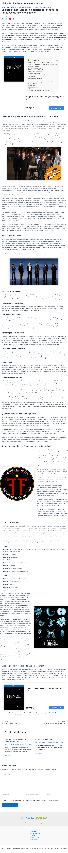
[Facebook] (2, 19)
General (22, 744)
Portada (4, 7)
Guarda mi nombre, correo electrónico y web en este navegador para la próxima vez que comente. (31, 800)
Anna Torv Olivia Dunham (36, 68)
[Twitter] (6, 19)
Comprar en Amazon (56, 108)
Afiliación (34, 831)
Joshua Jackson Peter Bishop (37, 69)
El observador (33, 76)
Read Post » (8, 755)
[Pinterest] (10, 19)
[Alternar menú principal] (64, 3)
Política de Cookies (34, 837)
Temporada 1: (33, 85)
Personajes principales (33, 66)
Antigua (17, 744)
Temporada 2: (33, 87)
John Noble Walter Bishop (36, 71)
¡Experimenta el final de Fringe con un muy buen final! (40, 82)
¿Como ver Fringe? (32, 83)
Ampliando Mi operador (43, 739)
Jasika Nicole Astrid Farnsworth (37, 75)
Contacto (34, 835)
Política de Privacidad (34, 833)
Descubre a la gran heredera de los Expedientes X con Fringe (43, 64)
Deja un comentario (14, 16)
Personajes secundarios (34, 73)
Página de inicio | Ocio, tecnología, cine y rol (22, 3)
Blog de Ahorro (42, 715)
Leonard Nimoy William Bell (36, 78)
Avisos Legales (34, 839)
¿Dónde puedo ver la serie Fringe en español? (39, 89)
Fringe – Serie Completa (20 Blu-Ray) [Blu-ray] (41, 62)
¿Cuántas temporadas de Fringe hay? (37, 80)
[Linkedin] (13, 19)
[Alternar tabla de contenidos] (56, 60)
